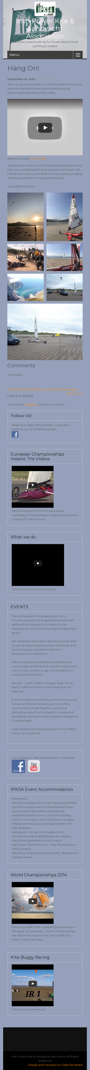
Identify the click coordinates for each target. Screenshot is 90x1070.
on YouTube (38, 158)
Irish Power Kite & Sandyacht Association (45, 28)
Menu (14, 55)
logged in (31, 404)
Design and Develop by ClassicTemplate (55, 1064)
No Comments (46, 79)
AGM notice (75, 393)
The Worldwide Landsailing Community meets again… (43, 389)
